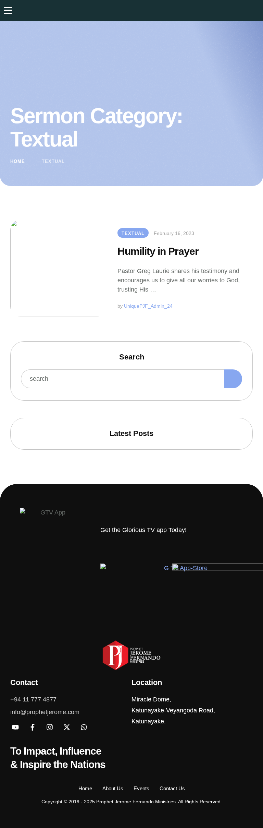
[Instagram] (49, 727)
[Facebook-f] (32, 727)
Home (17, 161)
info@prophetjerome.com (44, 712)
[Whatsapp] (83, 727)
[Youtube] (15, 727)
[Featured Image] (58, 268)
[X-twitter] (66, 727)
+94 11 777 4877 (33, 699)
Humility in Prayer (158, 251)
